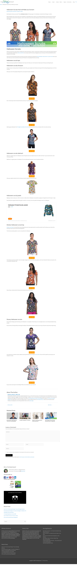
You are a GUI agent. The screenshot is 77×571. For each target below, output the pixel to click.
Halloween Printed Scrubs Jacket (18, 205)
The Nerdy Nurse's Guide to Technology (35, 398)
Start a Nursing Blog (46, 539)
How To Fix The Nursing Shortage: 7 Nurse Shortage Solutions (14, 509)
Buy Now (10, 218)
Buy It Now (31, 98)
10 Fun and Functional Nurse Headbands (11, 517)
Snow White (37, 354)
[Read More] (23, 471)
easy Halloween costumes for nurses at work (45, 56)
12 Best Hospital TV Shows (24, 420)
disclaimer (34, 538)
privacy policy (5, 538)
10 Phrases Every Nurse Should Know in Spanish (50, 421)
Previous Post (9, 404)
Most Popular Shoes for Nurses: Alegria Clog (50, 538)
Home (1, 4)
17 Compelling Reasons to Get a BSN (8, 551)
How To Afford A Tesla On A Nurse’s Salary (11, 515)
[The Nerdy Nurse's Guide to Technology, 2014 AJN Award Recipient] (17, 484)
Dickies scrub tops (10, 227)
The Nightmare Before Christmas (23, 126)
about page (31, 400)
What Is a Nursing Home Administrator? (37, 421)
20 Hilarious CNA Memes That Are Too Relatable (12, 421)
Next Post (50, 404)
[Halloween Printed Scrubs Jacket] (48, 210)
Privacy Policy (45, 560)
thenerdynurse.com (40, 399)
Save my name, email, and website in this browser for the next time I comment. (20, 452)
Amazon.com (13, 536)
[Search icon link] (76, 2)
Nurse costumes (21, 52)
